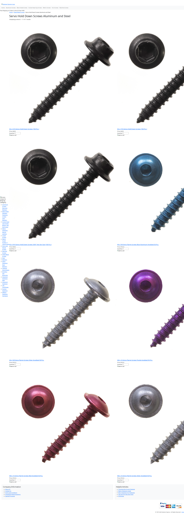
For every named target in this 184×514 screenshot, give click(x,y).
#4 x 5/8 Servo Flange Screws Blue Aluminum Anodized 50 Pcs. (138, 245)
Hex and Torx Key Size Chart (125, 494)
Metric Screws (47, 8)
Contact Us (8, 491)
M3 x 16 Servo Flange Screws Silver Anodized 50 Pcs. (134, 476)
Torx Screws (55, 8)
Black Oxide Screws (22, 8)
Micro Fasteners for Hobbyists (126, 493)
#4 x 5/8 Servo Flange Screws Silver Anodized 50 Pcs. (26, 360)
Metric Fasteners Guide (124, 491)
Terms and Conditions (11, 493)
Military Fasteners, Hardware (5, 294)
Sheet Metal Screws (19, 12)
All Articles (121, 496)
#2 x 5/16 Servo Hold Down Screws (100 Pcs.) (24, 129)
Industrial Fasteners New (5, 278)
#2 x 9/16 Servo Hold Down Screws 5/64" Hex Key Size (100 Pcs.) (30, 245)
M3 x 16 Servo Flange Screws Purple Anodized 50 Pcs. (135, 360)
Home (3, 8)
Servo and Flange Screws (5, 247)
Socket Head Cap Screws (35, 8)
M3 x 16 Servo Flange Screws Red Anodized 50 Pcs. (26, 476)
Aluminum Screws (11, 8)
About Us (7, 489)
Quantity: (11, 133)
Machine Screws (64, 8)
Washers (4, 260)
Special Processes (10, 496)
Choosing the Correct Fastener (126, 489)
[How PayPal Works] (170, 505)
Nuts (3, 258)
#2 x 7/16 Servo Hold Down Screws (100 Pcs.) (132, 129)
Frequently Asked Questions (13, 494)
